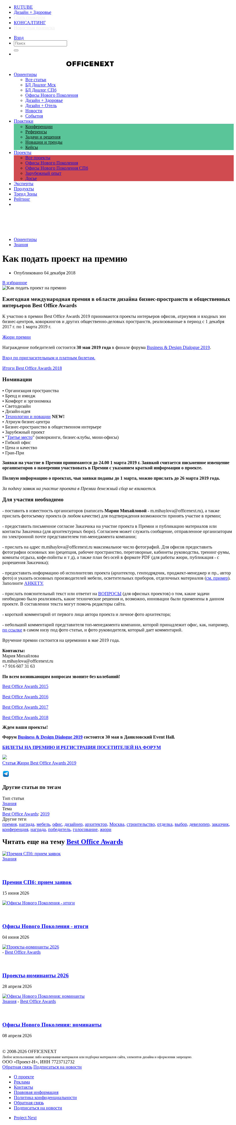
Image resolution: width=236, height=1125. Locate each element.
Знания (21, 244)
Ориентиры (25, 239)
